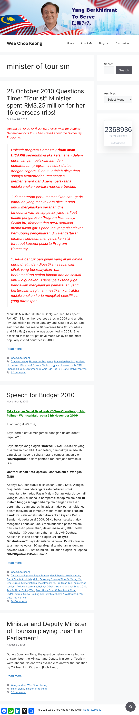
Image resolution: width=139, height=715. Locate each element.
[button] (130, 706)
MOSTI (78, 365)
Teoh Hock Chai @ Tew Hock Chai (55, 590)
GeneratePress (92, 709)
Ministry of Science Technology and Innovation (46, 365)
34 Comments (19, 601)
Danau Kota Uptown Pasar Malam (30, 575)
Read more (14, 348)
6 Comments (18, 692)
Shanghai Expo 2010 (74, 586)
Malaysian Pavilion (64, 361)
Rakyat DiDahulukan (49, 586)
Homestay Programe (41, 361)
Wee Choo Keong (24, 43)
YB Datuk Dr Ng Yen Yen (72, 368)
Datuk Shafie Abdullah (19, 579)
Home (70, 43)
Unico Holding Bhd (34, 594)
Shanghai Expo (15, 368)
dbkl (35, 579)
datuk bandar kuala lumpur (65, 575)
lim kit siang (17, 688)
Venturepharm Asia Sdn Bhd (41, 368)
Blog (102, 43)
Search (109, 64)
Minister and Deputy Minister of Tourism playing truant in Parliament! (47, 631)
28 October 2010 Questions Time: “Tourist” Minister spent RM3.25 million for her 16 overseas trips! (46, 101)
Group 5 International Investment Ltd (34, 582)
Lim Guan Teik (64, 582)
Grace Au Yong (19, 361)
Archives (110, 93)
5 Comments (18, 372)
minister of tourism (36, 688)
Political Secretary (27, 586)
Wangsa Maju (18, 685)
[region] (69, 17)
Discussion (122, 43)
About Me (86, 43)
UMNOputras (14, 594)
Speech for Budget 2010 (41, 395)
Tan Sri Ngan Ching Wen (20, 590)
